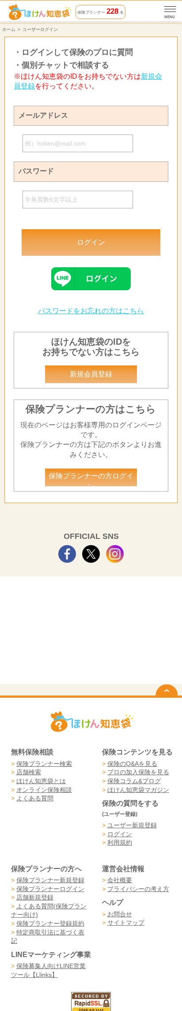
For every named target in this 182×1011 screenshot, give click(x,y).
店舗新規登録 (34, 897)
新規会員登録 (91, 374)
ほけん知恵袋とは (41, 780)
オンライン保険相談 (44, 789)
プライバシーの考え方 (138, 888)
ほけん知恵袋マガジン (138, 789)
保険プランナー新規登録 (50, 880)
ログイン (119, 834)
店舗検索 (28, 772)
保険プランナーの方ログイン (91, 479)
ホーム (8, 29)
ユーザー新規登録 (132, 825)
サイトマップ (125, 922)
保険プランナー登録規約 (50, 923)
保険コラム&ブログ (134, 780)
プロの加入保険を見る (138, 772)
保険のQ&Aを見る (132, 763)
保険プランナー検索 (44, 763)
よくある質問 (34, 798)
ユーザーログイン (40, 29)
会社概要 (119, 880)
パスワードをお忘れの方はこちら (91, 311)
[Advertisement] (90, 606)
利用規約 (119, 842)
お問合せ (119, 914)
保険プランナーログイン (50, 888)
